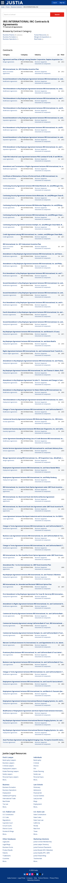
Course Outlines (39, 796)
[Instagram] (32, 874)
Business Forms (8, 847)
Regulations (6, 820)
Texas (35, 831)
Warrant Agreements (9, 557)
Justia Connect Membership (43, 842)
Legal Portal (21, 878)
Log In (55, 2)
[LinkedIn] (25, 874)
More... (5, 780)
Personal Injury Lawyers (10, 777)
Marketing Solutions (41, 839)
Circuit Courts (7, 826)
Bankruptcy (37, 760)
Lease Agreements (8, 159)
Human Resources (40, 35)
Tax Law (5, 804)
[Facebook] (30, 874)
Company (30, 878)
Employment (7, 793)
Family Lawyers (7, 774)
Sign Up (62, 2)
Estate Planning (39, 771)
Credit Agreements (8, 237)
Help (35, 878)
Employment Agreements (10, 324)
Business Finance (8, 35)
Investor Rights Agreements (11, 353)
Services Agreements (9, 451)
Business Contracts (16, 7)
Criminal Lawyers (8, 766)
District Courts (7, 828)
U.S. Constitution (8, 814)
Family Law (37, 774)
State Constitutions (40, 814)
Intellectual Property (9, 796)
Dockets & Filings (8, 831)
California (37, 823)
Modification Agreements (10, 81)
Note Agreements (8, 655)
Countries (6, 858)
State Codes (37, 817)
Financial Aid (38, 793)
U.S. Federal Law (9, 812)
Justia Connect (11, 878)
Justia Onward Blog (40, 856)
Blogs (35, 801)
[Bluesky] (37, 874)
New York (37, 828)
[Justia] (14, 2)
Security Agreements (9, 188)
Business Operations (10, 39)
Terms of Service (43, 878)
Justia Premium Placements (42, 847)
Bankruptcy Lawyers (9, 760)
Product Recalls (8, 850)
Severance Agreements (9, 314)
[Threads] (35, 874)
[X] (40, 874)
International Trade (9, 798)
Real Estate (37, 39)
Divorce (36, 766)
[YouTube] (27, 874)
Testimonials (38, 858)
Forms (8, 7)
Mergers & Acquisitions (41, 37)
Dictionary (37, 787)
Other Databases (9, 839)
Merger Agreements (8, 62)
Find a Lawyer (8, 757)
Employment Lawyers (10, 769)
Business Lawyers (8, 763)
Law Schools (38, 785)
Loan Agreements (8, 538)
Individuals (38, 757)
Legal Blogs (6, 844)
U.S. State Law (39, 812)
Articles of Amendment (9, 178)
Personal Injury (39, 777)
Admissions (37, 790)
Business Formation (9, 37)
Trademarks (7, 856)
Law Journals (38, 798)
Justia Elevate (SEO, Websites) (43, 850)
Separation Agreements (9, 120)
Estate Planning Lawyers (11, 771)
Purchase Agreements (9, 742)
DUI (35, 769)
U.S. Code (6, 817)
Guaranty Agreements (9, 431)
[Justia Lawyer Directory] (42, 874)
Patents (5, 853)
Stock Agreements (8, 587)
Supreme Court (8, 823)
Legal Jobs (6, 842)
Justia (2, 7)
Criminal (36, 763)
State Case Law (38, 820)
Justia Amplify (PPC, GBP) (42, 853)
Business (6, 785)
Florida (36, 826)
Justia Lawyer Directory (41, 844)
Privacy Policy (54, 878)
